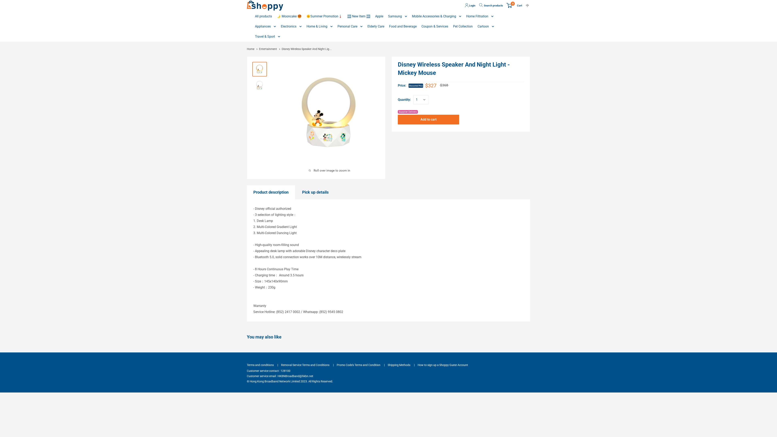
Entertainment (268, 49)
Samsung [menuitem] (395, 16)
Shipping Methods (399, 365)
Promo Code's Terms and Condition (358, 365)
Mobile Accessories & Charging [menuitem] (434, 16)
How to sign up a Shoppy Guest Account (443, 365)
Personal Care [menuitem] (348, 26)
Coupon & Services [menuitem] (434, 26)
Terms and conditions (260, 365)
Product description (271, 192)
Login (471, 5)
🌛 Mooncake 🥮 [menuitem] (289, 16)
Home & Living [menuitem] (317, 26)
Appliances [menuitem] (263, 26)
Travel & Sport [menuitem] (265, 36)
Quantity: (404, 100)
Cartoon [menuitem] (484, 26)
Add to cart (428, 119)
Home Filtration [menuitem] (477, 16)
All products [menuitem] (263, 16)
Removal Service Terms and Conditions (305, 365)
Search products (493, 5)
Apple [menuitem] (379, 16)
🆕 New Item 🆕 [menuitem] (358, 16)
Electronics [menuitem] (289, 26)
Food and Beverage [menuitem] (403, 26)
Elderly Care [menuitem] (375, 26)
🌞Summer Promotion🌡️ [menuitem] (324, 16)
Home (251, 49)
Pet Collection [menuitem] (463, 26)
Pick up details (315, 192)
